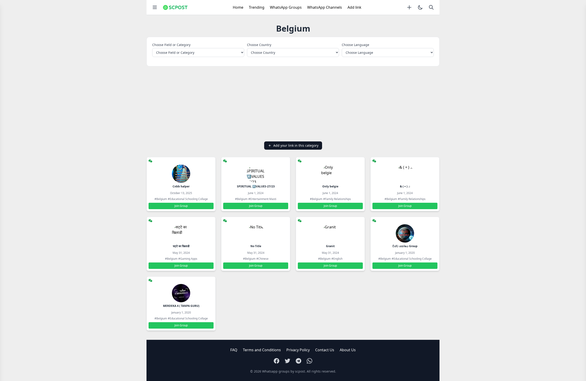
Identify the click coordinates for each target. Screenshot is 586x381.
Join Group (181, 206)
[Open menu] (154, 7)
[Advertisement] (293, 104)
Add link (354, 7)
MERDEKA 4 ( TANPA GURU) (181, 306)
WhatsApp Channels (324, 7)
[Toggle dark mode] (420, 7)
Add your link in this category (295, 145)
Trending (256, 7)
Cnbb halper (181, 186)
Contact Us (324, 349)
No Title (255, 246)
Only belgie (330, 186)
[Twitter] (287, 361)
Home (238, 7)
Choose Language (355, 45)
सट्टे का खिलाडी (181, 246)
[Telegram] (298, 361)
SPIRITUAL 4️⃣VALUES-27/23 (256, 186)
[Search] (431, 7)
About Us (348, 349)
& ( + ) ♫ (405, 186)
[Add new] (409, 7)
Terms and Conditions (262, 349)
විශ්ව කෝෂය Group (405, 246)
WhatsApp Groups (286, 7)
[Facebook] (276, 361)
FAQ (233, 349)
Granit (330, 246)
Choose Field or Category (171, 45)
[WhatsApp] (309, 361)
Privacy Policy (298, 349)
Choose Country (259, 45)
